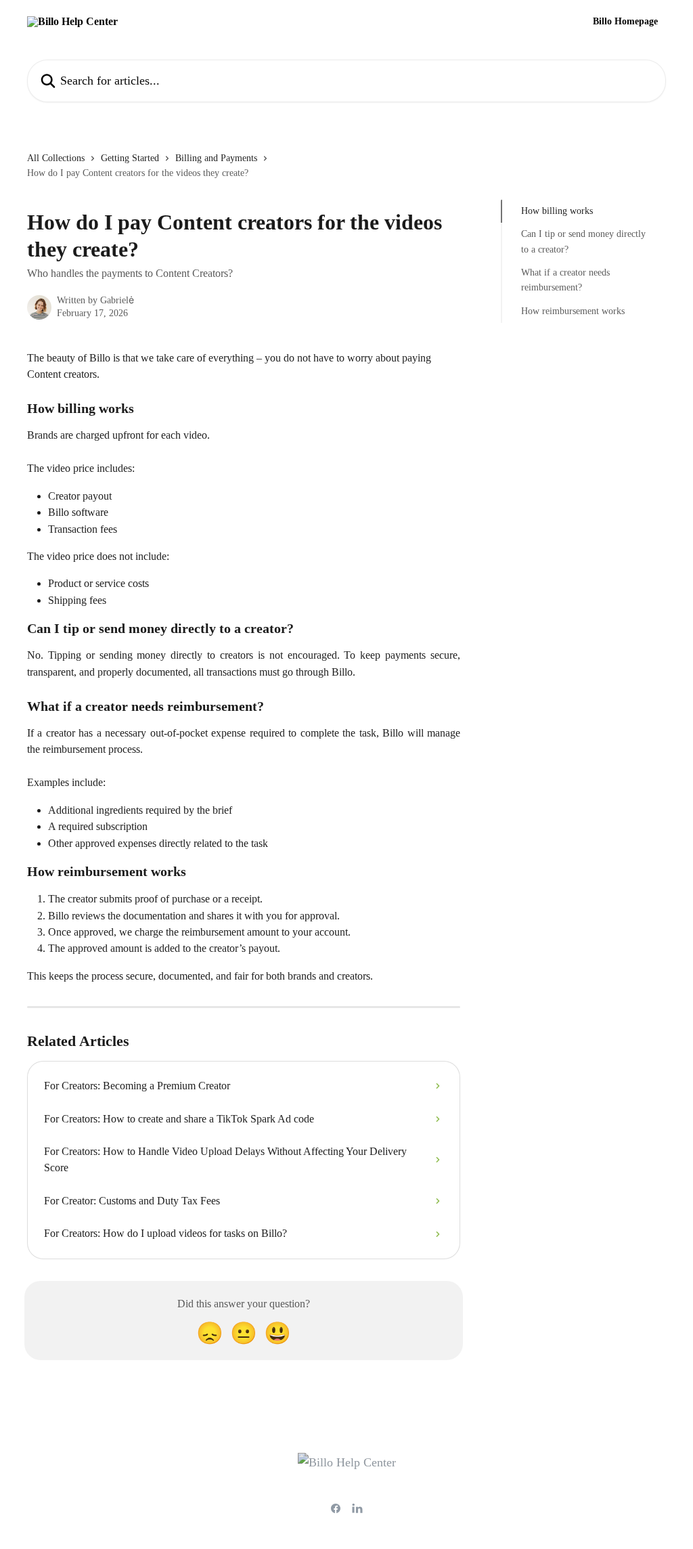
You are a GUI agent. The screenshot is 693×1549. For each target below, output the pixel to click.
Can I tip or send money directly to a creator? (583, 241)
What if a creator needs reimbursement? (565, 279)
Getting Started (130, 158)
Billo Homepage (625, 21)
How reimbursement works (573, 311)
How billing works (557, 211)
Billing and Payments (216, 158)
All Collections (56, 158)
